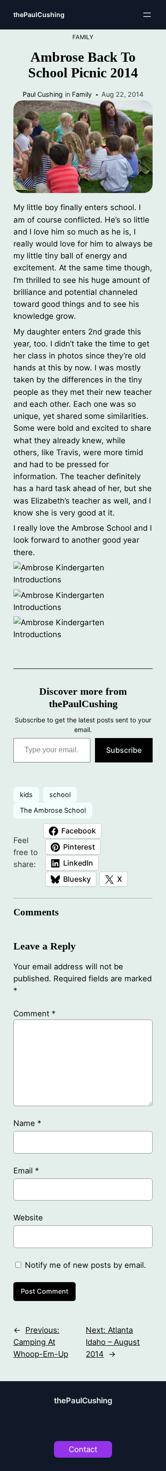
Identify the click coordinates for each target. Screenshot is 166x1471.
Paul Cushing (43, 94)
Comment (34, 1013)
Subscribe (124, 750)
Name (27, 1123)
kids (26, 794)
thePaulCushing (39, 14)
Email (26, 1170)
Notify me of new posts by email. (85, 1265)
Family (83, 37)
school (60, 794)
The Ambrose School (53, 810)
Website (28, 1217)
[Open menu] (147, 14)
